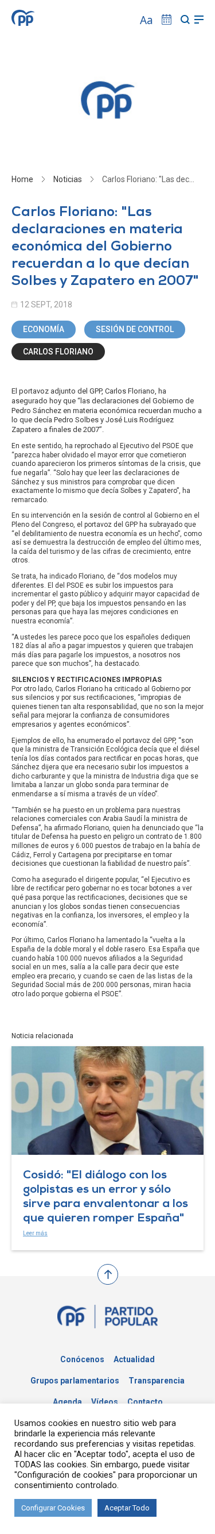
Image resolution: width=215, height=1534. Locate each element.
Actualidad (134, 1359)
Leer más (35, 1233)
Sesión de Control (135, 329)
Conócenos (82, 1359)
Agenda (67, 1401)
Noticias (67, 179)
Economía (43, 329)
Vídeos (104, 1401)
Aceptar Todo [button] (127, 1508)
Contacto (145, 1401)
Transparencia (156, 1380)
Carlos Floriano (58, 351)
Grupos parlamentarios (74, 1380)
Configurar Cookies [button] (53, 1508)
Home (22, 179)
